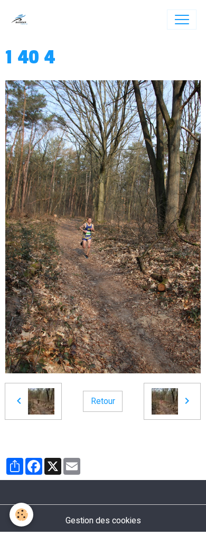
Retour (103, 401)
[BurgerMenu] (181, 20)
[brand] (22, 20)
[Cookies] (21, 514)
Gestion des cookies (103, 520)
